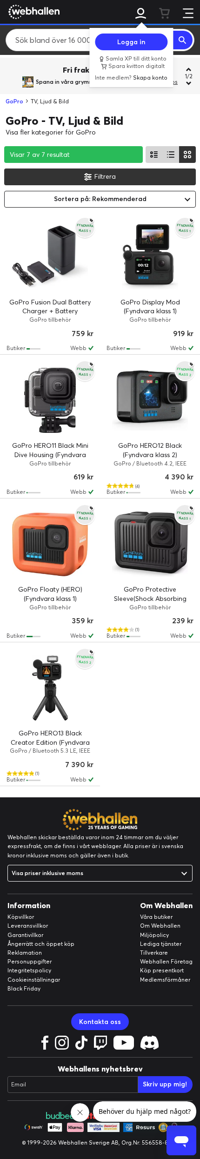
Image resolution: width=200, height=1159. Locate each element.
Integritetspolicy (29, 970)
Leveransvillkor (27, 925)
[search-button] (183, 40)
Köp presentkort (162, 970)
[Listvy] (154, 154)
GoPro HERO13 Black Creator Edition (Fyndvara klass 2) (50, 742)
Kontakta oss (100, 1021)
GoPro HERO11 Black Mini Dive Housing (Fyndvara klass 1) (50, 454)
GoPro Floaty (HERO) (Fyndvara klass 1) (50, 594)
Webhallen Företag (166, 961)
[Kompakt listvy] (170, 154)
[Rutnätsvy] (187, 154)
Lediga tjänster (160, 943)
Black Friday (23, 988)
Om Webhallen (160, 925)
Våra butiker (156, 916)
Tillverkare (154, 952)
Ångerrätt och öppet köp (40, 943)
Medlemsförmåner (165, 979)
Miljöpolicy (154, 934)
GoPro (14, 101)
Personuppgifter (29, 961)
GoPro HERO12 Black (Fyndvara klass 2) (150, 450)
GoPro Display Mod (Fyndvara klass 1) (150, 307)
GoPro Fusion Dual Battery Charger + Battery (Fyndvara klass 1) (50, 311)
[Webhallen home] (33, 11)
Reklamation (24, 952)
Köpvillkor (20, 916)
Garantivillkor (25, 934)
